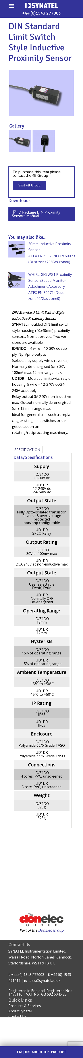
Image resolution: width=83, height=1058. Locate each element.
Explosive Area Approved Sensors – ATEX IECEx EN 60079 (37, 1034)
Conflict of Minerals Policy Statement (38, 1041)
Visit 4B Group (29, 185)
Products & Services (24, 1005)
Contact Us (17, 1016)
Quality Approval (22, 1021)
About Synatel (20, 1011)
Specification (27, 449)
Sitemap (15, 1026)
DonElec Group (51, 930)
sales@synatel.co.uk (44, 980)
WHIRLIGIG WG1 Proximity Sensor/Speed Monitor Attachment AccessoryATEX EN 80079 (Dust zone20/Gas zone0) (50, 286)
